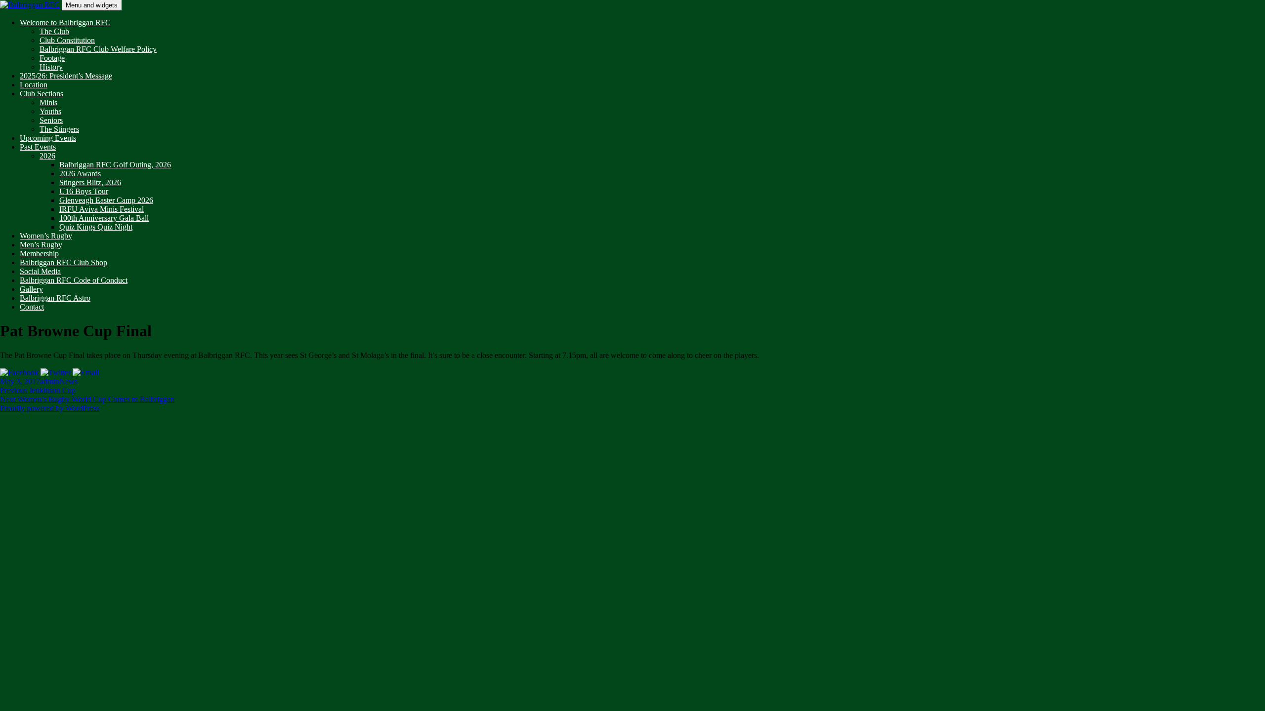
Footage (52, 58)
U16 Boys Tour (83, 191)
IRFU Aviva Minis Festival (101, 209)
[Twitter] (56, 372)
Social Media (40, 271)
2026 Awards (80, 173)
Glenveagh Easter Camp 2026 (106, 200)
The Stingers (59, 129)
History (51, 67)
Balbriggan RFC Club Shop (63, 262)
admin (49, 381)
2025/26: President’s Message (66, 76)
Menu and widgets (92, 5)
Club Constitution (67, 40)
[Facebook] (19, 372)
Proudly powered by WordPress (49, 408)
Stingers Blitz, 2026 (90, 182)
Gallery (31, 289)
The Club (54, 31)
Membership (39, 253)
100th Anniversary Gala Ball (104, 218)
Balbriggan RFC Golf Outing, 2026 (115, 164)
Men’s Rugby (41, 244)
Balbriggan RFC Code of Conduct (73, 280)
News (68, 381)
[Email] (86, 372)
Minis (48, 102)
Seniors (51, 120)
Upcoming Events (48, 138)
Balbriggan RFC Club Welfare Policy (98, 49)
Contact (32, 307)
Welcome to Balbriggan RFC (65, 22)
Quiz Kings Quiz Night (95, 227)
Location (33, 84)
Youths (50, 111)
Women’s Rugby (46, 236)
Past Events (38, 147)
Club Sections (41, 93)
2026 (47, 156)
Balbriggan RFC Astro (55, 298)
